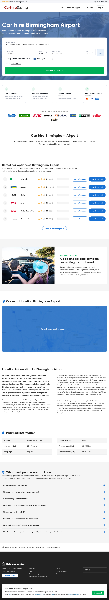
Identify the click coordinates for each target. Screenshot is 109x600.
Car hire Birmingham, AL (37, 547)
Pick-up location (10, 42)
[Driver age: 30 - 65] (35, 59)
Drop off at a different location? (19, 59)
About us (32, 569)
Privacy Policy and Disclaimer (38, 576)
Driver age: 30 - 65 (44, 59)
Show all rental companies (54, 229)
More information (80, 179)
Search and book (97, 179)
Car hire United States (19, 547)
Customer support (73, 7)
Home (7, 547)
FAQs (30, 571)
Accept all (98, 593)
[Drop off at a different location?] (6, 59)
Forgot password (61, 571)
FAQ (62, 7)
